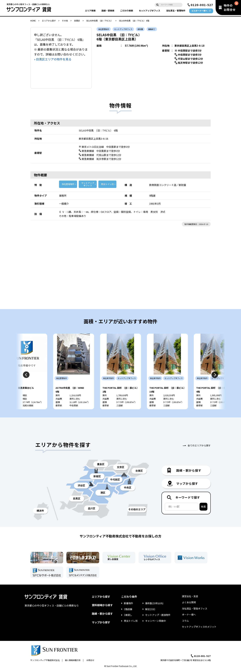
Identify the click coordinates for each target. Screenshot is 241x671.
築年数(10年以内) (154, 603)
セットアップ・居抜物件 (158, 614)
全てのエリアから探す (199, 445)
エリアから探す (49, 20)
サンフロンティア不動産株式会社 (45, 660)
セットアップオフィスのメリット (199, 626)
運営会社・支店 (190, 596)
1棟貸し (128, 614)
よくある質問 (189, 602)
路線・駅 (107, 10)
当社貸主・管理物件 (175, 10)
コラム (185, 620)
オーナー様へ (189, 614)
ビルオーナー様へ (199, 10)
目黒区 (77, 20)
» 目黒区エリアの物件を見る (52, 59)
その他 (65, 20)
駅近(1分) (150, 609)
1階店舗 (128, 609)
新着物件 (128, 603)
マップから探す (101, 622)
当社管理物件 (68, 184)
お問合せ (90, 660)
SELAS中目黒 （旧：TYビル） (99, 20)
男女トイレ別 (107, 184)
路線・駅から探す (102, 614)
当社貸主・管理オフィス (194, 608)
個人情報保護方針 (73, 660)
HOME (33, 20)
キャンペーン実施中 (155, 620)
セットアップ (149, 10)
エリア (90, 10)
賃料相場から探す (102, 605)
